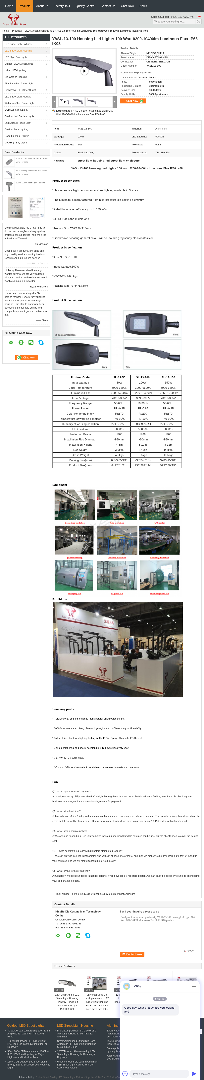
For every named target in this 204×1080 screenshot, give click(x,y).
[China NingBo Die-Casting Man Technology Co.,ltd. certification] (15, 207)
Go (198, 21)
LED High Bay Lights (16, 57)
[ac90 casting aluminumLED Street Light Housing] (9, 173)
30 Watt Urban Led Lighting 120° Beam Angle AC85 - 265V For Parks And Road (28, 1033)
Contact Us (108, 6)
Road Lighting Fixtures (17, 136)
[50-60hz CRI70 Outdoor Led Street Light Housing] (9, 161)
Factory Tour (62, 6)
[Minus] (194, 986)
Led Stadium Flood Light (18, 123)
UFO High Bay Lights (16, 142)
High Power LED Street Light (20, 90)
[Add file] (125, 1073)
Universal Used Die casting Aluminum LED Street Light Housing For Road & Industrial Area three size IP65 (97, 1002)
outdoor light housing (73, 894)
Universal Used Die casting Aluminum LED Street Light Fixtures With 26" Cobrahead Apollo (77, 1064)
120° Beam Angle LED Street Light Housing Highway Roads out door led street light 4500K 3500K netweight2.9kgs (67, 1003)
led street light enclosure (122, 894)
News (143, 6)
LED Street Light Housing (38, 30)
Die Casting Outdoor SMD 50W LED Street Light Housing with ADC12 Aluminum (76, 1033)
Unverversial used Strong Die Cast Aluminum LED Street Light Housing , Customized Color (77, 1044)
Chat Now (127, 5)
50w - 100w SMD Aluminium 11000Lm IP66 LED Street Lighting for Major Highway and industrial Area (28, 1054)
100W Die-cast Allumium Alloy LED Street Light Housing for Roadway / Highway (76, 1054)
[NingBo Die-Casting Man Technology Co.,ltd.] (14, 19)
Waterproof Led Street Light (19, 103)
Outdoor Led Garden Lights (19, 116)
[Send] (194, 1073)
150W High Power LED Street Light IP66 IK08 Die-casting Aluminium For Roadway (27, 1044)
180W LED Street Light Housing (30, 183)
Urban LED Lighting (15, 70)
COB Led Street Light (16, 109)
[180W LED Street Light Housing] (9, 185)
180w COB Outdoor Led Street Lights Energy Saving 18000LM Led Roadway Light (28, 1064)
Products (24, 6)
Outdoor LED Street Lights (19, 63)
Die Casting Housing (16, 77)
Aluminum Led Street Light (19, 83)
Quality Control (85, 6)
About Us (42, 6)
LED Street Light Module (18, 96)
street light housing (96, 894)
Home (9, 6)
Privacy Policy (26, 1077)
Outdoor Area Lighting (16, 129)
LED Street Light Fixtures (18, 44)
